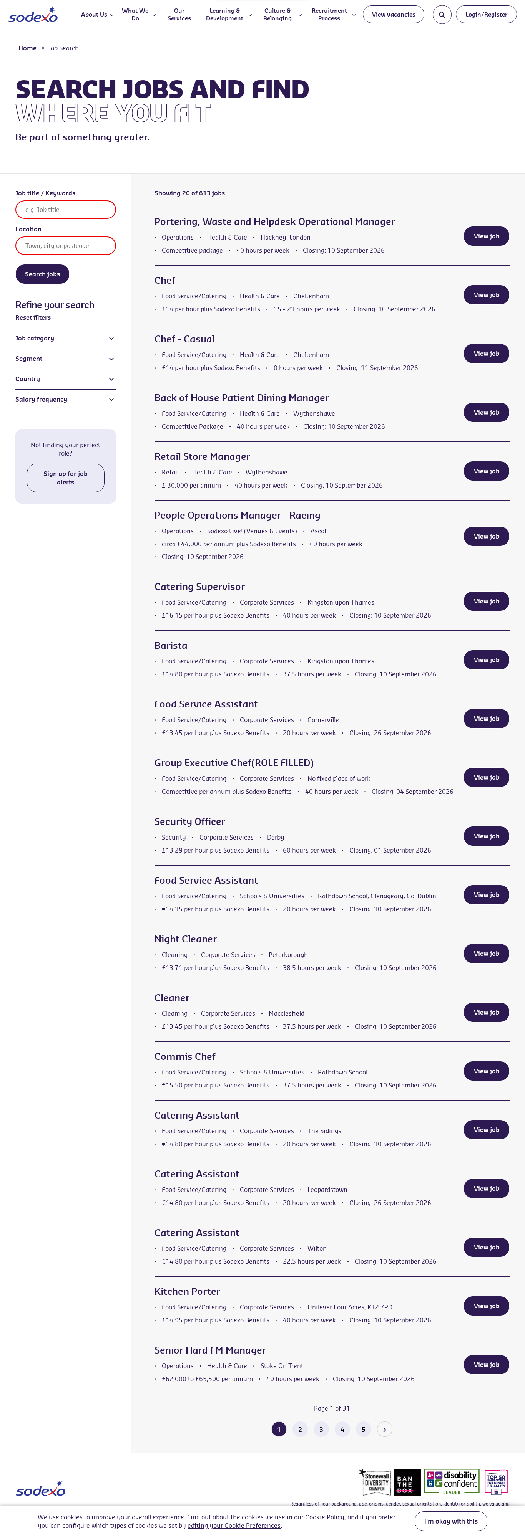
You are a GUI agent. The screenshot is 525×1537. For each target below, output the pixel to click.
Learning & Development (224, 14)
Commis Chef (185, 1056)
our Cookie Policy (319, 1517)
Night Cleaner (186, 939)
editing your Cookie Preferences (234, 1525)
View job (487, 236)
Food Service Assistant (206, 704)
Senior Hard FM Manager (210, 1350)
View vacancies (393, 14)
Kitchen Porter (187, 1291)
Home (27, 48)
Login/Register (486, 14)
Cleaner (172, 997)
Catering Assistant (197, 1115)
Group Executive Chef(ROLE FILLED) (234, 762)
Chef (165, 280)
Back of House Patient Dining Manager (242, 397)
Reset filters (33, 317)
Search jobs (42, 274)
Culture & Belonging (277, 14)
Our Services (179, 14)
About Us (94, 14)
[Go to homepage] (33, 14)
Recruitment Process (329, 14)
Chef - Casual (185, 339)
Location (28, 229)
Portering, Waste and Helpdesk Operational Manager (275, 221)
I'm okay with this (451, 1521)
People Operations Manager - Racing (238, 515)
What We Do (135, 14)
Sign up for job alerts (65, 477)
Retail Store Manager (202, 456)
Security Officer (190, 821)
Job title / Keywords (45, 193)
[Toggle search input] (442, 14)
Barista (171, 645)
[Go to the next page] (384, 1429)
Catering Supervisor (200, 586)
